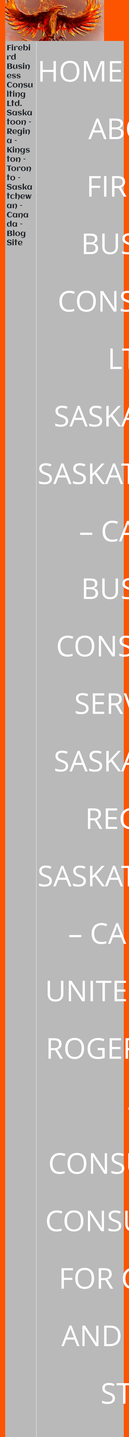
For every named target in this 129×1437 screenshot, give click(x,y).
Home (80, 70)
